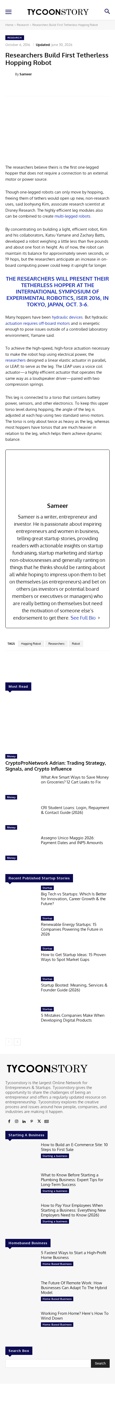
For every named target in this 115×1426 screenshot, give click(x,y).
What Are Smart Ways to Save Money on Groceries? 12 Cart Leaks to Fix (75, 780)
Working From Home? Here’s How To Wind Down (75, 1316)
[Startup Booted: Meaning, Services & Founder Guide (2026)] (21, 990)
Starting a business (55, 1156)
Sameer (26, 74)
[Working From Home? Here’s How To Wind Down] (21, 1324)
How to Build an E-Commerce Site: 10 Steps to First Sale (74, 1147)
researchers (15, 360)
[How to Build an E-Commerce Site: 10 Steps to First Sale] (21, 1156)
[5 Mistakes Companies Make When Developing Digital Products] (21, 1020)
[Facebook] (9, 1121)
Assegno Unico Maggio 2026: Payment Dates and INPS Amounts (72, 840)
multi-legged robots (72, 216)
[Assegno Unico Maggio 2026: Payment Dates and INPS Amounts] (21, 849)
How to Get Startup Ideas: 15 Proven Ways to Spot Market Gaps (73, 957)
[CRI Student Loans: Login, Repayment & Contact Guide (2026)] (21, 819)
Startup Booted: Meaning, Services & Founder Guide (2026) (74, 987)
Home (9, 25)
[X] (39, 1121)
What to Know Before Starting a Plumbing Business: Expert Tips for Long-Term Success (72, 1179)
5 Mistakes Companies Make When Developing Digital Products (73, 1018)
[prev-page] (8, 1041)
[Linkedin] (24, 1121)
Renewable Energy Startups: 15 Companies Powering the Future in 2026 (72, 929)
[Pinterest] (31, 1121)
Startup (47, 888)
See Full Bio (83, 618)
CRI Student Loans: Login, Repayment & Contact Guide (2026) (75, 810)
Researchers (56, 644)
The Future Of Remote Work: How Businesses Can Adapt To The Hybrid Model (74, 1287)
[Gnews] (46, 1121)
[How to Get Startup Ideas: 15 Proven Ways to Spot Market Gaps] (21, 959)
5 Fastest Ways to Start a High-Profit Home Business (73, 1255)
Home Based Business (57, 1264)
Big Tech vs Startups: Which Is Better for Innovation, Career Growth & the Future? (73, 898)
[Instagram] (16, 1121)
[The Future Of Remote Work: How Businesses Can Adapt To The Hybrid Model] (21, 1294)
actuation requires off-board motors (37, 323)
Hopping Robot (31, 644)
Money (11, 756)
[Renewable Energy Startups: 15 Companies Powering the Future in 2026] (21, 929)
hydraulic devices (67, 317)
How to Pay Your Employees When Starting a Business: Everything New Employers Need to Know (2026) (73, 1210)
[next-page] (17, 1041)
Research (23, 25)
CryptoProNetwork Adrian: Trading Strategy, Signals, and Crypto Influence (55, 766)
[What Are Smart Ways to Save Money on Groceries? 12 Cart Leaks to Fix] (21, 788)
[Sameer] (10, 74)
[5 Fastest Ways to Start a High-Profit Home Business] (21, 1264)
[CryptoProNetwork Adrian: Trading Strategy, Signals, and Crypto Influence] (57, 723)
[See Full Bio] (99, 617)
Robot (76, 644)
